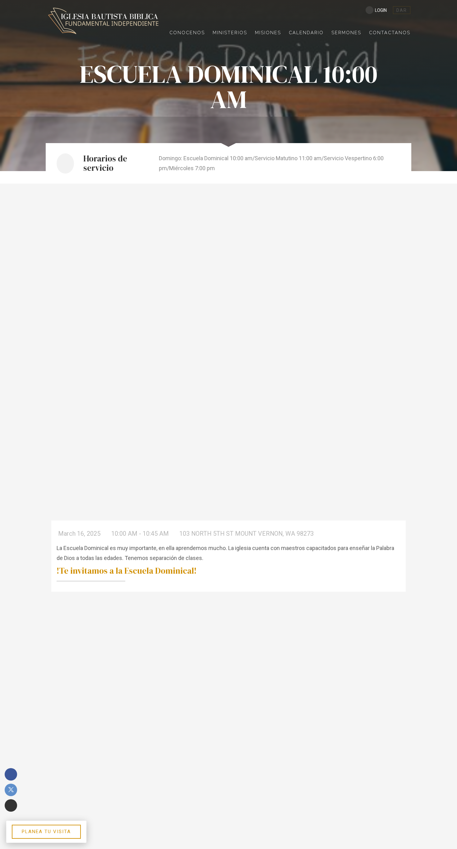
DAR (401, 10)
